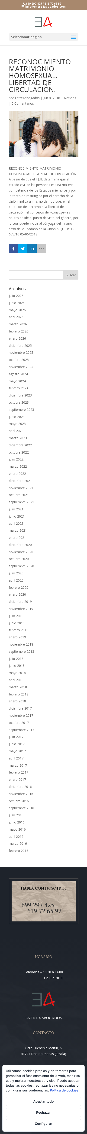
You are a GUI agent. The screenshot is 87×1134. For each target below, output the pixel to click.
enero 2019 (17, 637)
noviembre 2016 (21, 794)
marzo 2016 (18, 843)
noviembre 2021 (21, 488)
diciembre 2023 (20, 395)
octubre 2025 (19, 359)
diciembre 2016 (20, 786)
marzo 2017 (18, 765)
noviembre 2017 (21, 715)
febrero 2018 (18, 694)
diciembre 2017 (20, 708)
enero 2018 (17, 701)
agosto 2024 (18, 374)
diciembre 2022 (20, 445)
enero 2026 (17, 338)
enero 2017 (17, 779)
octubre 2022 (19, 452)
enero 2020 (17, 594)
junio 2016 (17, 822)
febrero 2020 (18, 587)
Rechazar (43, 1112)
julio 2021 (16, 509)
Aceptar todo (43, 1101)
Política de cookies (64, 1090)
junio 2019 (17, 623)
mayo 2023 (17, 423)
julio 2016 (16, 815)
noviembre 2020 (21, 552)
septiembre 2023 (21, 409)
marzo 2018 (18, 687)
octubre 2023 (19, 402)
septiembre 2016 (21, 808)
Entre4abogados (27, 98)
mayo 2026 (17, 310)
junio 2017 (17, 744)
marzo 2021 (18, 530)
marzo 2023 (18, 438)
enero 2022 (17, 473)
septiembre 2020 (21, 566)
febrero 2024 (18, 388)
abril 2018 (16, 680)
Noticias (70, 98)
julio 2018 (16, 658)
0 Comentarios (23, 103)
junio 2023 (17, 417)
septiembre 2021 (21, 502)
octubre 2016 (19, 801)
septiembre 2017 (21, 730)
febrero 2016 (18, 850)
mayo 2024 (17, 381)
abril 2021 (16, 523)
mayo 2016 (17, 829)
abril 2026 (16, 317)
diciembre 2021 (20, 481)
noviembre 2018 (21, 644)
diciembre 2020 (20, 545)
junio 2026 (17, 303)
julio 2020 (16, 573)
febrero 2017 (18, 772)
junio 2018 (17, 665)
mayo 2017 (17, 751)
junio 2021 (17, 516)
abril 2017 (16, 758)
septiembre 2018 (21, 651)
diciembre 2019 (20, 601)
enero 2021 (17, 537)
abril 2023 (16, 431)
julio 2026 (16, 295)
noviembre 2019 (21, 609)
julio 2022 (16, 459)
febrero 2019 (18, 630)
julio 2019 (16, 616)
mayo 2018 (17, 673)
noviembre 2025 (21, 352)
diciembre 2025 (20, 345)
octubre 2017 (19, 722)
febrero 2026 (18, 331)
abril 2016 (16, 836)
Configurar (43, 1123)
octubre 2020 (19, 559)
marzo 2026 (18, 324)
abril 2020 (16, 580)
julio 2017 (16, 737)
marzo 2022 (18, 466)
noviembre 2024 (21, 367)
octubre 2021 (19, 495)
